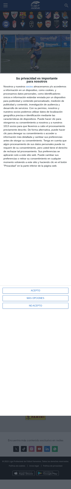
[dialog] (35, 244)
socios (29, 86)
